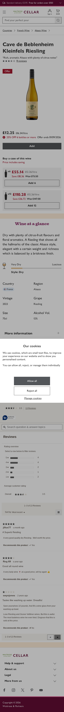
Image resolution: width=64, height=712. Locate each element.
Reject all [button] (32, 390)
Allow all (32, 380)
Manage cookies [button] (33, 398)
